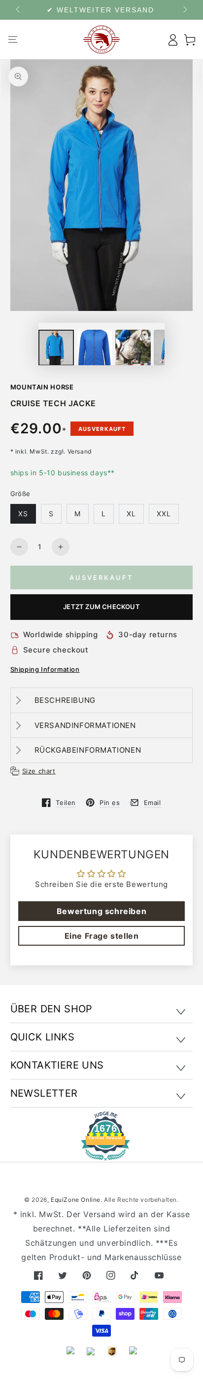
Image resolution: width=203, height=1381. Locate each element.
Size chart (39, 771)
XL (131, 513)
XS (23, 513)
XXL (164, 513)
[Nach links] (18, 10)
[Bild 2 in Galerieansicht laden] (94, 348)
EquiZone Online (76, 1199)
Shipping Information (45, 669)
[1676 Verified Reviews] (101, 1154)
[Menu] (13, 39)
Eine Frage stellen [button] (102, 936)
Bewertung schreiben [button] (101, 911)
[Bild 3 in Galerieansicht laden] (133, 348)
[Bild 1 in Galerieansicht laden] (56, 348)
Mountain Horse (42, 387)
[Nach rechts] (184, 10)
